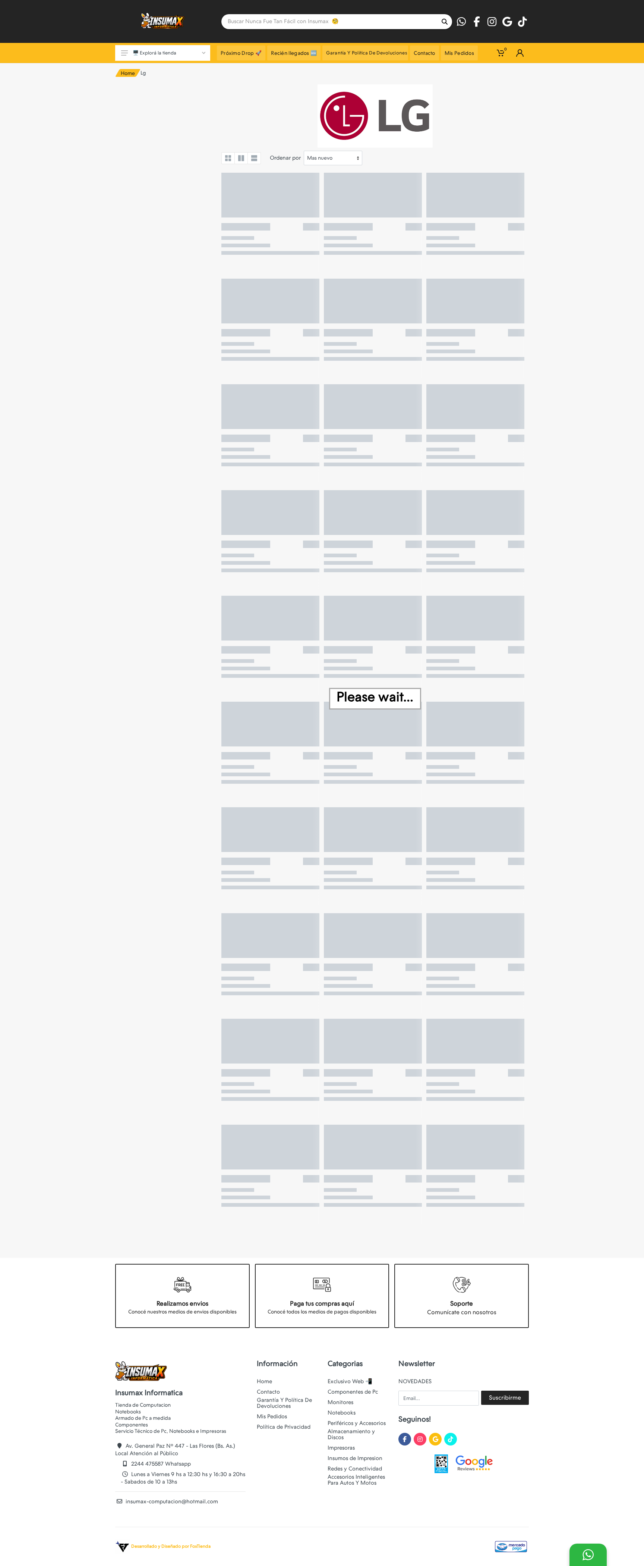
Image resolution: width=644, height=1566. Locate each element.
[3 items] (241, 158)
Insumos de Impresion (355, 1458)
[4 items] (228, 158)
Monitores (340, 1402)
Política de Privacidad (283, 1427)
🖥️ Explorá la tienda (154, 53)
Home (128, 73)
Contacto (268, 1392)
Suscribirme (505, 1397)
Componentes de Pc (353, 1392)
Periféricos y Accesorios (357, 1423)
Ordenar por (285, 157)
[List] (254, 158)
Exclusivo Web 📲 (350, 1381)
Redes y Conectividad (355, 1469)
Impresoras (341, 1448)
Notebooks (342, 1413)
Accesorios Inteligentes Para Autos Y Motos (356, 1480)
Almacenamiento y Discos (351, 1434)
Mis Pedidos (272, 1416)
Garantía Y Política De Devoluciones (284, 1403)
